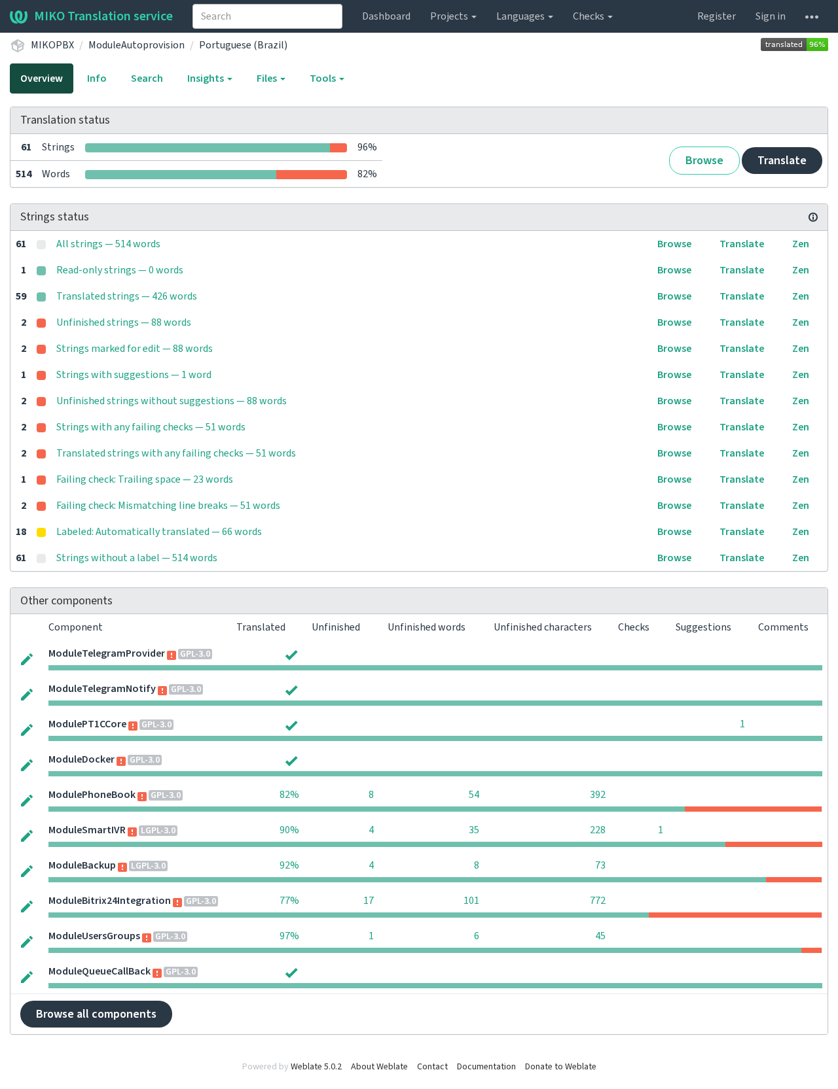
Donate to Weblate (560, 1066)
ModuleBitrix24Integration (109, 900)
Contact (432, 1066)
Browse (704, 160)
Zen (800, 244)
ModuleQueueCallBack (99, 971)
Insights (206, 78)
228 (598, 830)
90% (289, 830)
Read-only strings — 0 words (119, 270)
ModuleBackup (82, 865)
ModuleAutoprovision (136, 45)
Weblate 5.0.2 (316, 1066)
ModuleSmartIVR (87, 830)
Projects (450, 16)
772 (598, 900)
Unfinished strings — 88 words (123, 322)
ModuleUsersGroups (94, 936)
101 (471, 900)
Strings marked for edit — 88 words (134, 348)
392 (598, 794)
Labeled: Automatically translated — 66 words (159, 532)
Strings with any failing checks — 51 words (151, 427)
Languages (521, 16)
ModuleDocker (81, 759)
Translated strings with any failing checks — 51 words (176, 453)
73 (600, 865)
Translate (782, 160)
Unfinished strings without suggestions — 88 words (171, 401)
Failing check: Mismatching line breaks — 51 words (168, 505)
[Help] (811, 16)
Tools (324, 78)
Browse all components (96, 1014)
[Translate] (26, 658)
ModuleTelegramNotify (102, 689)
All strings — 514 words (108, 244)
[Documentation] (813, 217)
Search (147, 78)
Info (97, 78)
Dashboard (386, 16)
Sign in (771, 16)
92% (289, 865)
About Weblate (379, 1066)
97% (289, 936)
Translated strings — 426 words (126, 296)
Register (716, 16)
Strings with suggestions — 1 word (133, 375)
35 (474, 830)
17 (368, 900)
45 (600, 936)
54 (474, 794)
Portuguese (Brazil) (243, 45)
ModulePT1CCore (87, 724)
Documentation (486, 1066)
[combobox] (267, 16)
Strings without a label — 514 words (136, 558)
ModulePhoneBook (92, 794)
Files (268, 78)
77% (289, 900)
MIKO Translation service (103, 16)
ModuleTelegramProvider (106, 653)
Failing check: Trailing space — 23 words (144, 479)
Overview (41, 78)
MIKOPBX (52, 45)
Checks (589, 16)
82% (289, 794)
